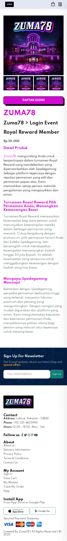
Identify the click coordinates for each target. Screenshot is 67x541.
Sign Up (56, 374)
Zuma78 (9, 156)
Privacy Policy (12, 454)
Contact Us (10, 462)
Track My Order (13, 487)
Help (6, 491)
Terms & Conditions (16, 458)
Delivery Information (16, 450)
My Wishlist (10, 482)
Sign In (7, 474)
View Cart (10, 478)
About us (9, 445)
